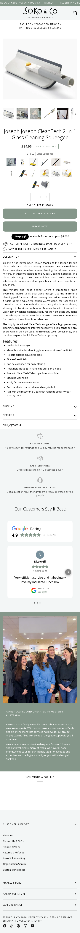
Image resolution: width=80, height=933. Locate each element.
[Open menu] (8, 13)
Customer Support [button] (16, 824)
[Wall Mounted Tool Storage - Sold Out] (45, 163)
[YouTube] (32, 926)
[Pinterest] (18, 926)
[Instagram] (25, 926)
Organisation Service (15, 864)
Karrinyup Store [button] (14, 893)
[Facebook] (4, 926)
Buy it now (40, 226)
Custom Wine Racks (14, 869)
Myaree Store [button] (12, 882)
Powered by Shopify (28, 920)
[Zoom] (10, 99)
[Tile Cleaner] (67, 163)
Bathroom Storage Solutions (39, 24)
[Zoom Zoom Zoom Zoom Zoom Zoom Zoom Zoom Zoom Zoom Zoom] (40, 69)
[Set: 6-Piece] (23, 163)
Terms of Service (61, 917)
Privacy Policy (38, 917)
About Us (8, 835)
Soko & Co (13, 917)
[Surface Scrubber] (34, 163)
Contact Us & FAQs (13, 841)
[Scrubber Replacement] (45, 174)
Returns (8, 415)
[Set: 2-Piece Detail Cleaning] (12, 163)
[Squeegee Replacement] (45, 185)
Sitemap (8, 920)
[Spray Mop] (34, 174)
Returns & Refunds (13, 852)
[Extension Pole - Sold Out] (56, 163)
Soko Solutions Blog (14, 858)
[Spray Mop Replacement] (67, 174)
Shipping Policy (11, 847)
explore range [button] (13, 904)
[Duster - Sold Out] (23, 174)
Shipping (9, 406)
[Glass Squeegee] (56, 174)
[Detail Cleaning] (12, 174)
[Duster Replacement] (35, 185)
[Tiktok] (11, 926)
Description (11, 256)
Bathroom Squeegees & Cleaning (40, 27)
